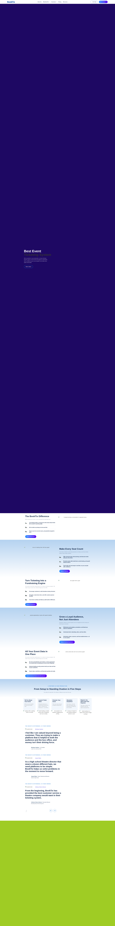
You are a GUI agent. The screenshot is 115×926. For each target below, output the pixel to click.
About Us (39, 1)
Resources (65, 1)
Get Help (94, 1)
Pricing (59, 1)
